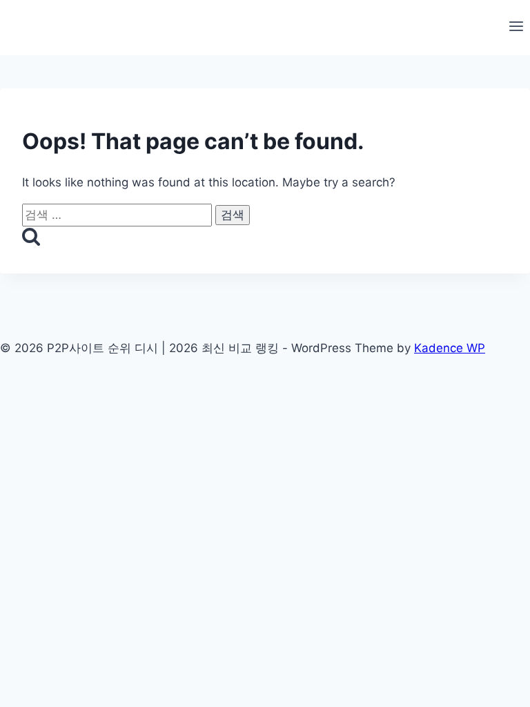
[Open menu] (516, 27)
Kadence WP (449, 348)
